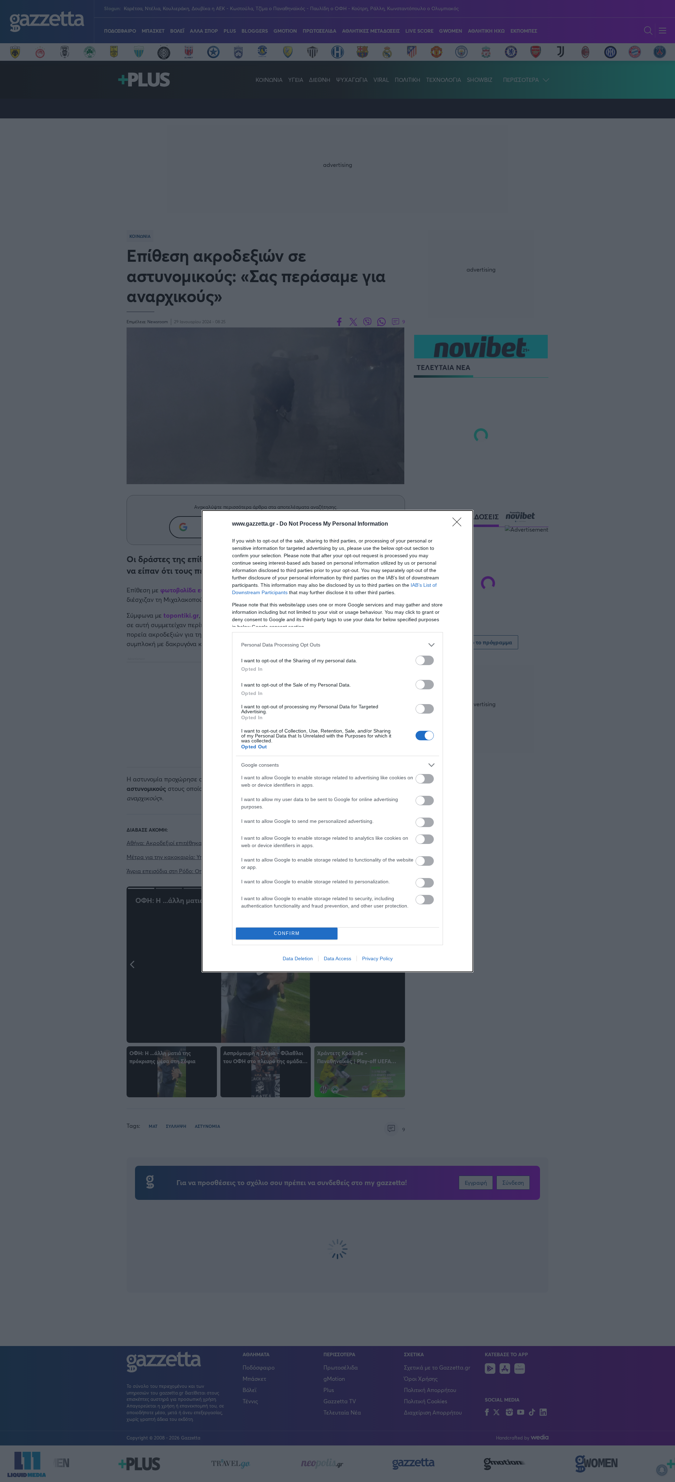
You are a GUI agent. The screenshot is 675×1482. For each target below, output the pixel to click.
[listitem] (337, 645)
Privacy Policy (377, 958)
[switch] (425, 660)
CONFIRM (287, 933)
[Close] (459, 524)
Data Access (337, 958)
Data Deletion (298, 958)
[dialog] (337, 741)
